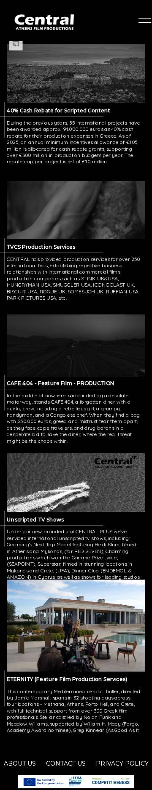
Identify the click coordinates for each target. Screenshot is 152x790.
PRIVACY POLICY (122, 763)
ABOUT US (20, 763)
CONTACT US (66, 763)
